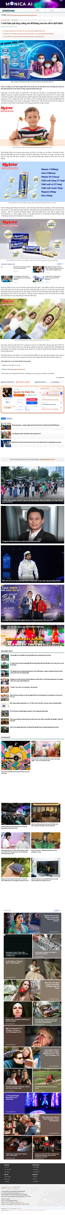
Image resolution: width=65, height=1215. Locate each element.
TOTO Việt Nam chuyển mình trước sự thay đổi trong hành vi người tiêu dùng (24, 36)
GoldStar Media (9, 1208)
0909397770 (7, 1202)
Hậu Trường (8, 1169)
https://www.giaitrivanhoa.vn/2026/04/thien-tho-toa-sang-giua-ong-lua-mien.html (51, 399)
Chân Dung (35, 1169)
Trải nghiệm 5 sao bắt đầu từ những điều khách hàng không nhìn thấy (30, 655)
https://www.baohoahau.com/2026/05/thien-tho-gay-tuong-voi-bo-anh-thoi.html (51, 395)
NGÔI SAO (6, 1165)
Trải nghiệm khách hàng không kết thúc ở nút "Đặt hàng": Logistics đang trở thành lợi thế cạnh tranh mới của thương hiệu (36, 672)
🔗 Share (32, 402)
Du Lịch (35, 1179)
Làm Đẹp (7, 1172)
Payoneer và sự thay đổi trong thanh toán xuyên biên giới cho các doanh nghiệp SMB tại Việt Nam (29, 34)
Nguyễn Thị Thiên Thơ (23, 392)
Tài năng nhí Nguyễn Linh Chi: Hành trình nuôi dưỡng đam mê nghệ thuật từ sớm (24, 31)
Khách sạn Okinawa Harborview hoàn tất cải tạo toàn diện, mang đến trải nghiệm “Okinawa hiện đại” (36, 720)
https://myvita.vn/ (19, 369)
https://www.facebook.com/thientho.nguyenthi (51, 409)
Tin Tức (7, 1167)
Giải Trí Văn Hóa (11, 1210)
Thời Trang (7, 1176)
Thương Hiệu (36, 1172)
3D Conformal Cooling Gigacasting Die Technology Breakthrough (29, 711)
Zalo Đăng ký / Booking (24, 382)
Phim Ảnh (7, 1179)
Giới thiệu (3, 1188)
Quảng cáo (9, 1188)
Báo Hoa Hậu (42, 1210)
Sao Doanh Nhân (11, 1187)
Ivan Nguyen (19, 1208)
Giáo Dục (35, 1176)
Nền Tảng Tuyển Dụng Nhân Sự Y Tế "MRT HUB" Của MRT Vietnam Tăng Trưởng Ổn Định (36, 703)
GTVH (16, 1210)
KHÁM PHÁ (35, 1174)
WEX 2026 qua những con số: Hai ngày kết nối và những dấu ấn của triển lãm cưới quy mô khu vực (36, 696)
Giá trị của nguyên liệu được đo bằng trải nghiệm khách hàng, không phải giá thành (34, 727)
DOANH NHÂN (35, 1165)
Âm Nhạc (7, 1181)
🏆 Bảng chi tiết (44, 388)
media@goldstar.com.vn (47, 459)
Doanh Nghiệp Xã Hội (29, 1210)
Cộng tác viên (15, 1188)
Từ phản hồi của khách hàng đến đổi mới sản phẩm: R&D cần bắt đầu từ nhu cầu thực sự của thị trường (37, 664)
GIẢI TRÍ (6, 1174)
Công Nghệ (35, 1181)
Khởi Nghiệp (36, 1167)
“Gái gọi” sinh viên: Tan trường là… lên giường (23, 687)
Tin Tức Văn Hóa (37, 1210)
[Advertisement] (31, 452)
